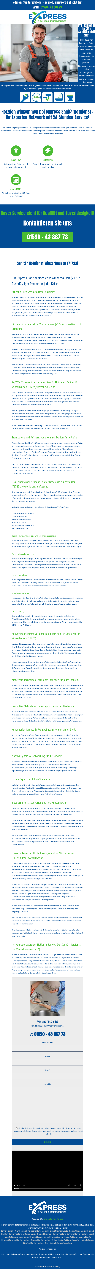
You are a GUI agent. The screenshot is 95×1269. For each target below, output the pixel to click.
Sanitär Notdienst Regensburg (61, 1243)
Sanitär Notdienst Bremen (13, 1237)
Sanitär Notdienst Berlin (10, 1230)
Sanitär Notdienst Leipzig (33, 1237)
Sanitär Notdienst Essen (84, 1234)
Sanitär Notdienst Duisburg (27, 1240)
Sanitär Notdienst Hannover (75, 1237)
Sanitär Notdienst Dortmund (63, 1234)
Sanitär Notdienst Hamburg (31, 1230)
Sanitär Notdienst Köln (71, 1230)
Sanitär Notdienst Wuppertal (69, 1240)
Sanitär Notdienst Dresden (53, 1237)
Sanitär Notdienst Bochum (47, 1240)
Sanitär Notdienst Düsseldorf (41, 1234)
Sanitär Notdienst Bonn (39, 1243)
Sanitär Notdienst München (52, 1230)
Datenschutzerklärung (52, 1266)
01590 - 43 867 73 (47, 7)
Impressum (39, 1266)
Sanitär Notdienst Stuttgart (19, 1234)
